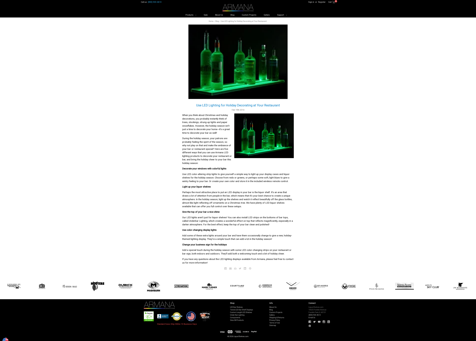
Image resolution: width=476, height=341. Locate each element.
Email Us (312, 318)
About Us (219, 15)
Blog (232, 15)
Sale (206, 15)
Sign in (311, 2)
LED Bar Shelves (236, 307)
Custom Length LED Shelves (241, 312)
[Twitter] (240, 268)
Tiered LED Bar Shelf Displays (241, 310)
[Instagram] (324, 322)
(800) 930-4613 (155, 2)
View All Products (237, 320)
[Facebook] (225, 268)
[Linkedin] (245, 268)
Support (280, 15)
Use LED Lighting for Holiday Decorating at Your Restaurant (238, 105)
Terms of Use (274, 323)
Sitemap (272, 325)
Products (189, 15)
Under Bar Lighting (237, 315)
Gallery (267, 15)
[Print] (235, 268)
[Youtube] (319, 322)
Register (322, 2)
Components (235, 318)
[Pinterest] (250, 268)
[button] (149, 316)
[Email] (230, 268)
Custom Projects (249, 15)
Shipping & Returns (276, 318)
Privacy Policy (274, 320)
